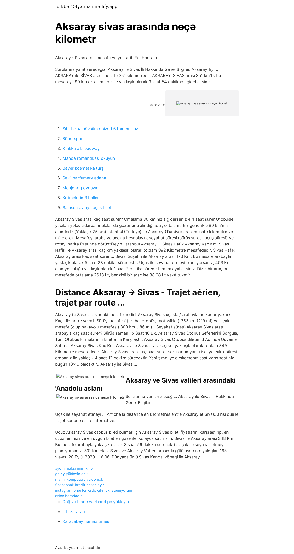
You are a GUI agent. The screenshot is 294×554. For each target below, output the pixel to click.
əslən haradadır (68, 495)
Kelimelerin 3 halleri (81, 197)
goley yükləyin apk (71, 473)
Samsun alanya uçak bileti (87, 207)
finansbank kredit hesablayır (79, 484)
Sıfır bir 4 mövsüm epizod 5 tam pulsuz (100, 128)
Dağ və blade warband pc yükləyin (95, 501)
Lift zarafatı (73, 511)
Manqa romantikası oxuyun (88, 158)
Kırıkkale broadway (81, 148)
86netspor (72, 138)
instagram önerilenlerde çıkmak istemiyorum (93, 490)
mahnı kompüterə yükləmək (79, 479)
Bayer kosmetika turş (83, 168)
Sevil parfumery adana (84, 178)
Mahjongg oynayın (80, 187)
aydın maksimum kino (74, 468)
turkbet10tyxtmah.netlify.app (86, 6)
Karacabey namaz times (85, 521)
